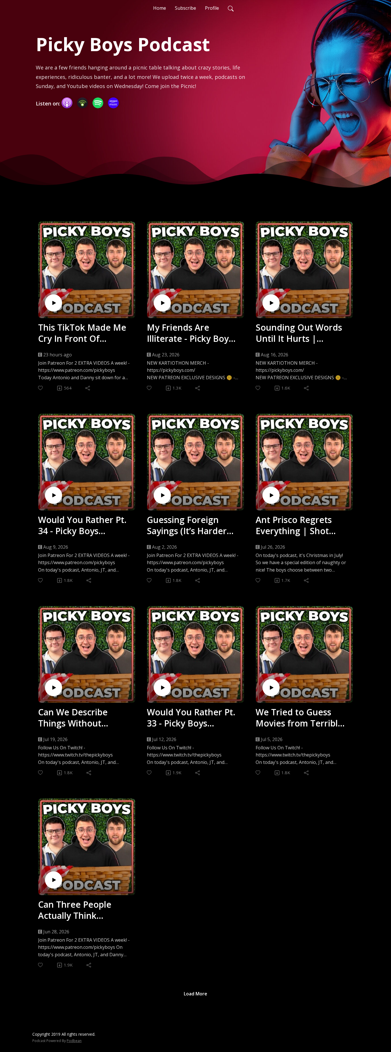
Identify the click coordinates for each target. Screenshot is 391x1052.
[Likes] (40, 388)
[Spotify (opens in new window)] (97, 102)
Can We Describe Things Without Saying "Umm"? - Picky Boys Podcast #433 (84, 717)
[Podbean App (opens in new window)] (82, 102)
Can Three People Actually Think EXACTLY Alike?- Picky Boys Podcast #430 (82, 910)
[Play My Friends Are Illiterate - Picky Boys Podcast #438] (162, 303)
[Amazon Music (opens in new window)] (113, 102)
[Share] (88, 388)
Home (159, 8)
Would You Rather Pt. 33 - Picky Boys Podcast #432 (191, 717)
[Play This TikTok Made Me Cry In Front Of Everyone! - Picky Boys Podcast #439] (53, 303)
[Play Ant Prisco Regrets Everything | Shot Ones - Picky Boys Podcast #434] (271, 495)
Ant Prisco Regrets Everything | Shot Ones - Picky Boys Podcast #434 (294, 525)
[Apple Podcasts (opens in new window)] (67, 102)
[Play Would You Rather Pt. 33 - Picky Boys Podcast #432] (162, 687)
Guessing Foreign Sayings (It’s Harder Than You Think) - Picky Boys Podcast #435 (187, 525)
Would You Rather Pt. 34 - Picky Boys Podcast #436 (82, 525)
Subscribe (185, 8)
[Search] (231, 8)
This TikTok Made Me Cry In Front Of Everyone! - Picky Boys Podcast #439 (84, 333)
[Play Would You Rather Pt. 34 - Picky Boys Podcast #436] (53, 495)
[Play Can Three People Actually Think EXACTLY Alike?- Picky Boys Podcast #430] (53, 880)
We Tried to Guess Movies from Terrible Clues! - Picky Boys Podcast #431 (299, 717)
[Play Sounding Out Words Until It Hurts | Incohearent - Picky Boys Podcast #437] (271, 303)
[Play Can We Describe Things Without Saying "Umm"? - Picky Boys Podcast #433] (53, 687)
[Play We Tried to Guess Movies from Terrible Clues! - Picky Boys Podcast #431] (271, 687)
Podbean (74, 1040)
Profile (212, 8)
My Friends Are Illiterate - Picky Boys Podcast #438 (190, 333)
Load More (195, 994)
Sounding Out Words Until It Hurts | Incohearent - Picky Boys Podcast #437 (299, 333)
